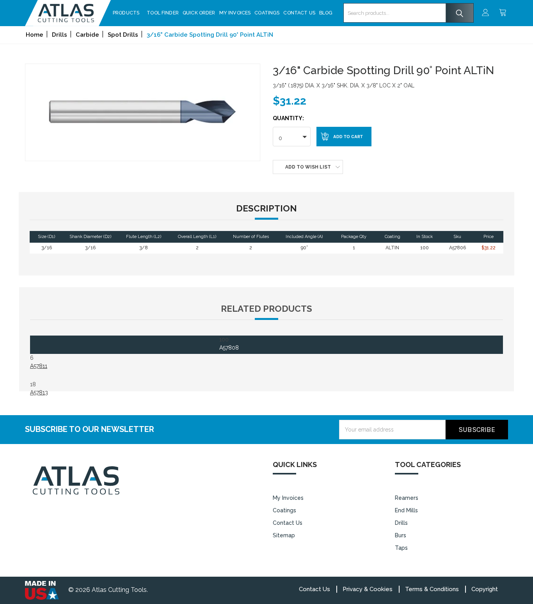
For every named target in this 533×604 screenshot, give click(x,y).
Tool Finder (163, 13)
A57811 (38, 366)
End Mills (406, 510)
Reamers (406, 498)
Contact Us (299, 13)
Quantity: (288, 118)
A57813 (39, 392)
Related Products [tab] (266, 309)
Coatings (266, 13)
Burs (400, 535)
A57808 (229, 348)
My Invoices (235, 13)
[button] (292, 136)
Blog (326, 13)
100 (229, 343)
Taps (401, 548)
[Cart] (503, 13)
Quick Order (199, 13)
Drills (401, 523)
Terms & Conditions (432, 589)
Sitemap (284, 535)
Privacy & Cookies (368, 589)
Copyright (484, 589)
